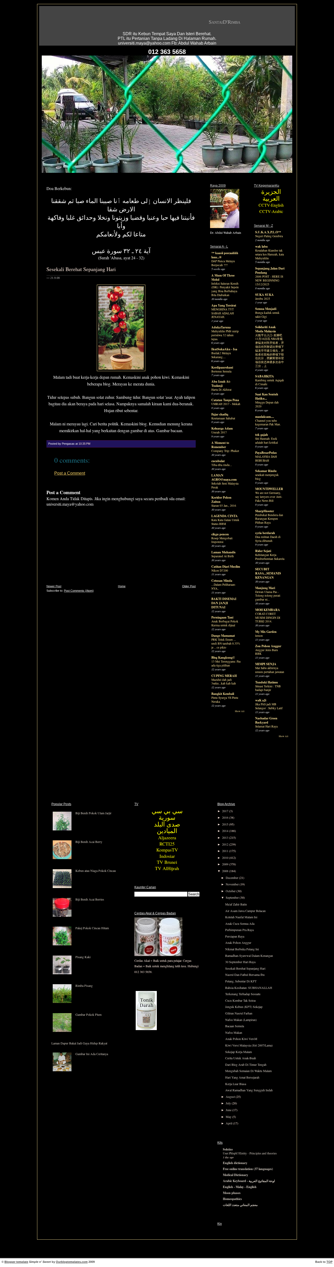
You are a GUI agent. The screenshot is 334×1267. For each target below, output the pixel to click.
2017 (225, 811)
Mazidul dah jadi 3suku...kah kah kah (223, 681)
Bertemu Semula (221, 371)
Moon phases (232, 1193)
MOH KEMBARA (267, 610)
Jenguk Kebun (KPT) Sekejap (244, 1007)
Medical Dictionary (235, 1175)
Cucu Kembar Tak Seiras (240, 1000)
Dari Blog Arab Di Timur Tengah (245, 1064)
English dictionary (235, 1163)
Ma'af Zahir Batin (236, 904)
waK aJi (260, 700)
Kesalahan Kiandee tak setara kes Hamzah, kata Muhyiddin (269, 254)
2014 (225, 831)
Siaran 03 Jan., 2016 (223, 505)
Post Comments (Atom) (79, 590)
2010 (225, 857)
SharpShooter (264, 511)
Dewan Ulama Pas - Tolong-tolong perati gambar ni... (267, 596)
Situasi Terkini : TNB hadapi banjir (268, 688)
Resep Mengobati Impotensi (221, 540)
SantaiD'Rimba (224, 22)
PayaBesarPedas (266, 452)
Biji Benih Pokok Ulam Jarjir (93, 813)
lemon (259, 636)
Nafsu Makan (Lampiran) (241, 1020)
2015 (225, 824)
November (233, 884)
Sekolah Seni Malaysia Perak (224, 485)
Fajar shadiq (219, 414)
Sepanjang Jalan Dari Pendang (269, 270)
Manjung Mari (265, 588)
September (233, 897)
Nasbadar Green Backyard (266, 720)
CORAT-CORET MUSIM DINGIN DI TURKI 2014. (267, 617)
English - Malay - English (240, 1187)
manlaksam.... (264, 416)
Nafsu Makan (233, 1032)
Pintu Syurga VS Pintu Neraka (224, 699)
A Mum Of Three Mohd (223, 277)
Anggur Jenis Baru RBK (266, 652)
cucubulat (218, 461)
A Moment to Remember (220, 444)
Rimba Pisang (84, 985)
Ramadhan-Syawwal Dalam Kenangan (249, 955)
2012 (225, 844)
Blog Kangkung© (223, 657)
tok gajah (261, 434)
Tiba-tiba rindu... (221, 465)
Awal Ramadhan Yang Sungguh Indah (249, 1090)
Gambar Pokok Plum (88, 1014)
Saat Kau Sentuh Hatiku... (266, 396)
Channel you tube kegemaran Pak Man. (268, 422)
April (229, 1123)
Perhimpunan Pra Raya (239, 930)
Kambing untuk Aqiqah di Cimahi (269, 382)
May (229, 1117)
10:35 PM (84, 443)
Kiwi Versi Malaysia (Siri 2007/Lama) (249, 1045)
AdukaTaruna (221, 327)
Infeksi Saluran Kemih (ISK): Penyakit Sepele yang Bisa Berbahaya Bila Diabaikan (225, 289)
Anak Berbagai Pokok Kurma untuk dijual (224, 623)
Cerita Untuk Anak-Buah (240, 1058)
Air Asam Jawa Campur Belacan (245, 911)
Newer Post (53, 586)
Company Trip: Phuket (225, 451)
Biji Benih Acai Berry (88, 842)
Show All (239, 711)
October (231, 891)
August (231, 1096)
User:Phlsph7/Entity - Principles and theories (250, 1153)
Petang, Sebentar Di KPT (241, 981)
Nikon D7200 (219, 570)
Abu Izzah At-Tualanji (221, 383)
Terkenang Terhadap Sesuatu (242, 994)
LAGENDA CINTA (224, 516)
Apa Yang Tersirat (223, 305)
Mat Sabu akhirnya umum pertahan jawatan (269, 670)
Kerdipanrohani (222, 367)
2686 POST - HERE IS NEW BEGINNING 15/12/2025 (269, 280)
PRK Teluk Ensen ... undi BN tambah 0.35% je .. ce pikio (225, 643)
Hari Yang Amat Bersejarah (242, 1077)
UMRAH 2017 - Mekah (225, 404)
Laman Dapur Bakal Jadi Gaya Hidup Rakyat (79, 1043)
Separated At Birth (222, 556)
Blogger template (16, 1261)
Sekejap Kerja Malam (238, 1052)
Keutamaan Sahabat (223, 418)
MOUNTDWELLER (269, 489)
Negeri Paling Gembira (269, 236)
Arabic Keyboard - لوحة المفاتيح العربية (249, 1181)
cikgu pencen (220, 534)
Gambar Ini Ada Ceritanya (91, 1054)
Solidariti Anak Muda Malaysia (265, 329)
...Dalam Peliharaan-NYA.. (223, 586)
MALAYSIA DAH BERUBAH (266, 458)
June (229, 1110)
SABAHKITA (264, 376)
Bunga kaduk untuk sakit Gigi (267, 315)
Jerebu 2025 (262, 299)
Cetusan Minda (221, 580)
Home (122, 586)
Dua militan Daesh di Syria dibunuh (268, 539)
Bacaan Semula (234, 1026)
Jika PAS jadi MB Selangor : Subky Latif (269, 706)
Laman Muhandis (223, 552)
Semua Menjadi (265, 309)
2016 (225, 817)
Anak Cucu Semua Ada (239, 923)
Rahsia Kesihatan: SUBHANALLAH (248, 988)
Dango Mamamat (223, 635)
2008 (225, 871)
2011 (225, 851)
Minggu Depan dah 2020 (267, 404)
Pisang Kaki (83, 957)
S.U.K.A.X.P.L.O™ (268, 232)
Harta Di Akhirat (221, 389)
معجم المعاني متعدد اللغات (240, 1205)
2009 (225, 864)
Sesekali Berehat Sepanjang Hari (81, 269)
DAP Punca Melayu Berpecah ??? (223, 263)
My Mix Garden (266, 631)
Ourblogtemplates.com (72, 1261)
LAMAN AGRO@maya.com (224, 477)
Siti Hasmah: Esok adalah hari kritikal (266, 440)
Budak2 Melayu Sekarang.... (221, 355)
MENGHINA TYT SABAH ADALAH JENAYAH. (222, 313)
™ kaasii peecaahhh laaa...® (224, 255)
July (229, 1103)
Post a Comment (69, 473)
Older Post (189, 586)
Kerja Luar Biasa (235, 1084)
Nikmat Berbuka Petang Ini (242, 949)
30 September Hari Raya (240, 962)
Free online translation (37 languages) (248, 1169)
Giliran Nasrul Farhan (238, 1013)
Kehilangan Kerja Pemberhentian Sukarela (269, 557)
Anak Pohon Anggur (238, 942)
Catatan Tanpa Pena (225, 400)
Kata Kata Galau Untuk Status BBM (225, 522)
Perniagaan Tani (222, 617)
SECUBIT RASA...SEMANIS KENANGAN (268, 573)
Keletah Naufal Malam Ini (241, 917)
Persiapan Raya (234, 936)
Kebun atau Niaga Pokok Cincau (95, 870)
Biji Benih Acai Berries (89, 899)
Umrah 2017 (219, 432)
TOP (329, 1261)
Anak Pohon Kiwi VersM (241, 1039)
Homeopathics (232, 1199)
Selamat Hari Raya (266, 726)
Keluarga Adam (222, 428)
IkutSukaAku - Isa (224, 349)
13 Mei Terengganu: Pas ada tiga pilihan (226, 663)
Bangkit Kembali (222, 693)
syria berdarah (265, 533)
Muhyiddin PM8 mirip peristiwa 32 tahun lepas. (225, 335)
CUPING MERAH (224, 676)
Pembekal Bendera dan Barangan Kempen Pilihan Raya (269, 519)
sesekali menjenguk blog (267, 477)
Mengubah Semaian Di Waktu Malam (248, 1071)
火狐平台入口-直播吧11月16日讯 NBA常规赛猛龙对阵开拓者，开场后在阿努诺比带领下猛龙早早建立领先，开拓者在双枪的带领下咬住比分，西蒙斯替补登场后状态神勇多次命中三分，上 (269, 350)
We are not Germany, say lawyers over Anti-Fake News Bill (268, 497)
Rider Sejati (263, 551)
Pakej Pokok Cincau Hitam (92, 928)
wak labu (261, 246)
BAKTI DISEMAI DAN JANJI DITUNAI (223, 603)
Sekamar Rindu (266, 471)
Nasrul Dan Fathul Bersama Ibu (245, 974)
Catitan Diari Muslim (225, 566)
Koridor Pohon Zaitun (221, 499)
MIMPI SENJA (265, 664)
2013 (225, 837)
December (232, 878)
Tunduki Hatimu (266, 682)
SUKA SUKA (264, 294)
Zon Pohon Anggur (268, 646)
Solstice (228, 1149)
